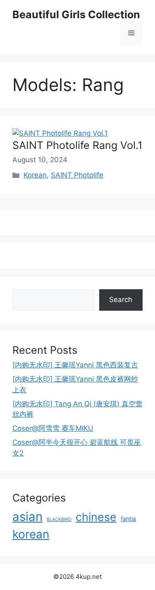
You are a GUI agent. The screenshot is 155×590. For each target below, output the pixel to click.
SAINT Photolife (77, 175)
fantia (128, 518)
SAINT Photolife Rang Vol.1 (77, 145)
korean (30, 534)
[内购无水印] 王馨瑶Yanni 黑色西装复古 (75, 365)
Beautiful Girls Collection (76, 14)
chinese (96, 516)
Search (120, 299)
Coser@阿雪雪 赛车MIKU (52, 428)
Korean (35, 175)
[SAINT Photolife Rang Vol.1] (60, 133)
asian (27, 516)
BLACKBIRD (59, 519)
